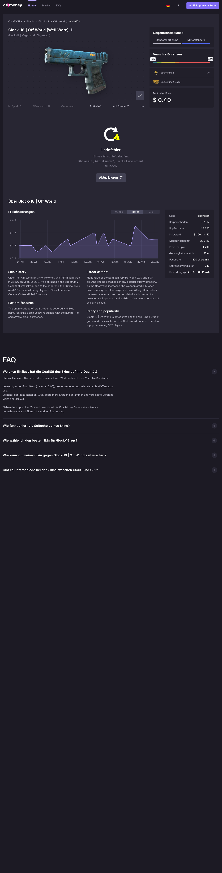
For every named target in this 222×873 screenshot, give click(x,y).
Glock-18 (44, 21)
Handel (32, 5)
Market (46, 5)
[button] (182, 72)
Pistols (30, 21)
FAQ (58, 5)
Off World (59, 21)
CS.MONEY (15, 21)
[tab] (119, 212)
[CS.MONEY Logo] (12, 5)
